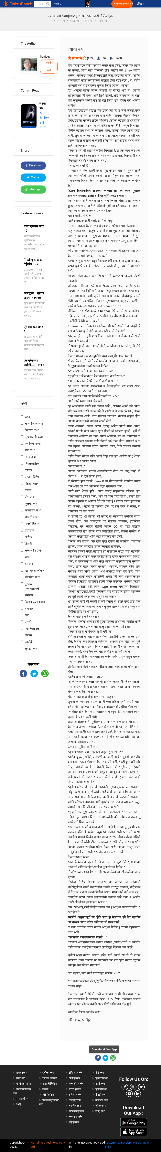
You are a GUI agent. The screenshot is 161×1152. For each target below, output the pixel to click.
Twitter (35, 177)
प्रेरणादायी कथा (34, 437)
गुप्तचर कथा (31, 504)
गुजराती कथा (101, 1078)
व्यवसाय (29, 608)
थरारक (29, 595)
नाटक (28, 490)
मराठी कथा (100, 1083)
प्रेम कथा (30, 497)
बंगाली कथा (100, 1094)
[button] (48, 4)
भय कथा (29, 564)
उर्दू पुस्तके (74, 1122)
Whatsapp (35, 189)
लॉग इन (141, 4)
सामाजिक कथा (33, 510)
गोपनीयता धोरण (23, 1083)
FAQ (18, 1104)
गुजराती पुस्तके (76, 1083)
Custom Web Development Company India (127, 1144)
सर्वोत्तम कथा (48, 1072)
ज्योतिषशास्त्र (32, 629)
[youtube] (129, 1093)
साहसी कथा (31, 517)
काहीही (29, 642)
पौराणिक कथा (32, 577)
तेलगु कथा (100, 1111)
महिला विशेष (31, 484)
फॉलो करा (48, 66)
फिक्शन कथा (32, 430)
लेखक (45, 1089)
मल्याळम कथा (101, 1100)
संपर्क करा (20, 1078)
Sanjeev (45, 56)
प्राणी (28, 622)
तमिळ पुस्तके (75, 1094)
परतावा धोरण (22, 1098)
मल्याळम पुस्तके (76, 1111)
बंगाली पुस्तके (75, 1105)
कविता (28, 470)
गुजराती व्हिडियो (50, 1083)
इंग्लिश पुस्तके (75, 1072)
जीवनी (28, 544)
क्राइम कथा (31, 649)
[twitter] (141, 1087)
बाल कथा (30, 450)
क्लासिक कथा (33, 443)
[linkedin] (137, 1093)
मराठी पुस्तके (75, 1089)
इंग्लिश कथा (101, 1089)
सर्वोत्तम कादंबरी (49, 1078)
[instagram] (133, 1087)
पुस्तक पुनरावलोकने (32, 586)
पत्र (27, 557)
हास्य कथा (31, 457)
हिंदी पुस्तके (74, 1078)
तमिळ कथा (100, 1105)
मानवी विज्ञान (32, 524)
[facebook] (125, 1087)
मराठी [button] (56, 4)
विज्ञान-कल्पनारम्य (35, 602)
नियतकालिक (32, 463)
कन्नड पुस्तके (75, 1116)
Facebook (34, 165)
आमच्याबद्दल (21, 1072)
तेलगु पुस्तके (74, 1100)
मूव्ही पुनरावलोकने (34, 570)
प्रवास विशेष (32, 477)
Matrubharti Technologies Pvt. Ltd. (49, 1144)
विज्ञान (28, 635)
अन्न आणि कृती (33, 550)
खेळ (27, 615)
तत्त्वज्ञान (29, 530)
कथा (27, 417)
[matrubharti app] (87, 3)
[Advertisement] (33, 703)
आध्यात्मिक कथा (34, 423)
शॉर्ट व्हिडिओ (48, 1094)
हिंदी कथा (99, 1072)
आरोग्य (28, 537)
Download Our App (104, 1049)
